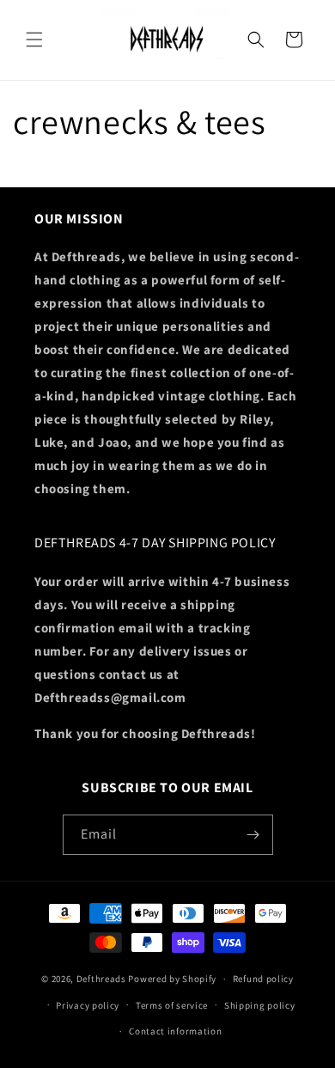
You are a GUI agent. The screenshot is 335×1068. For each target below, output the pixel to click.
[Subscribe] (253, 835)
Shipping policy (259, 1005)
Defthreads (101, 979)
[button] (34, 39)
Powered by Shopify (172, 979)
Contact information (175, 1031)
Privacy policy (87, 1005)
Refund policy (263, 979)
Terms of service (172, 1005)
